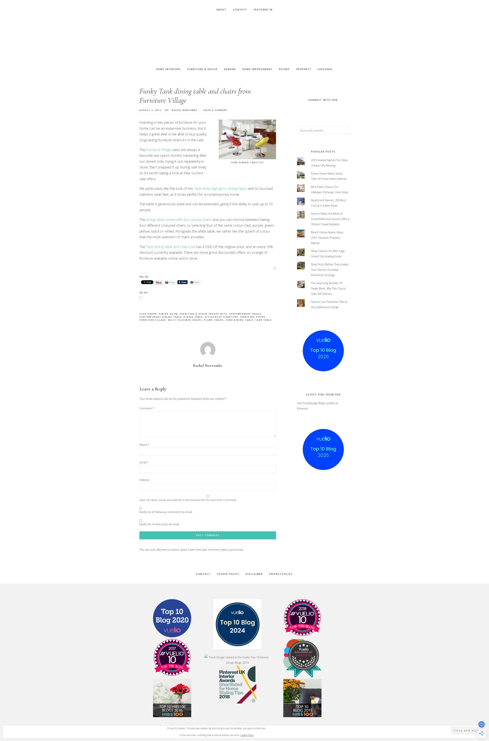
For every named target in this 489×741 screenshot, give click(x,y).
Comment (146, 408)
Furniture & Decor (193, 314)
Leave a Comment (215, 110)
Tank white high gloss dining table (220, 188)
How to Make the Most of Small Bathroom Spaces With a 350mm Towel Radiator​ (330, 219)
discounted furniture (221, 317)
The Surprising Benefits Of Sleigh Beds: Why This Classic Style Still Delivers (328, 288)
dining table (193, 317)
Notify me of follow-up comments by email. (166, 512)
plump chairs (214, 320)
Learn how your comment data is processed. (216, 549)
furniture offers (252, 317)
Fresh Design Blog (244, 39)
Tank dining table (239, 320)
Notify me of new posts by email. (159, 524)
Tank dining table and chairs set (170, 246)
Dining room (168, 314)
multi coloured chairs (185, 320)
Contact (203, 574)
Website (144, 480)
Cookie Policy (228, 574)
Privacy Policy (281, 574)
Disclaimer (254, 574)
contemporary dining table (160, 317)
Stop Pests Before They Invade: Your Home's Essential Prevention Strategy (330, 270)
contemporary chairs (245, 314)
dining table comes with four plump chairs (179, 219)
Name (144, 445)
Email (143, 462)
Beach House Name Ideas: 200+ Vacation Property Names (327, 237)
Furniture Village (159, 149)
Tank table (263, 320)
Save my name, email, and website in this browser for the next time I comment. (188, 500)
